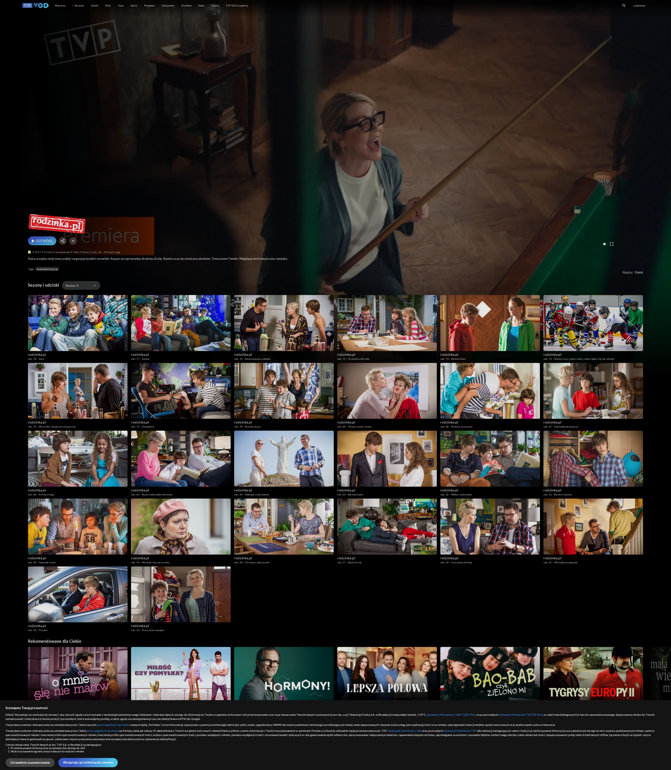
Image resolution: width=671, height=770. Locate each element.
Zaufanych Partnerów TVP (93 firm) (521, 714)
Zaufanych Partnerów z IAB (404, 730)
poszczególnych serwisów (113, 724)
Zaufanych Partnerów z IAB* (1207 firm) (451, 714)
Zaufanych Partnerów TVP (460, 730)
